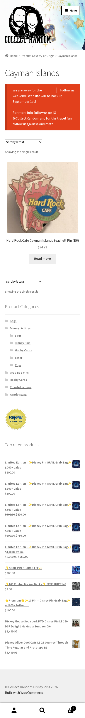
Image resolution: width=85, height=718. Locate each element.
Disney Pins (23, 343)
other (18, 358)
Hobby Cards (23, 350)
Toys (18, 365)
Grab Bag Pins (19, 372)
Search (42, 710)
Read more (42, 258)
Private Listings (20, 387)
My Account (14, 710)
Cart (65, 707)
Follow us (67, 90)
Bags (13, 321)
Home (14, 56)
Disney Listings (20, 328)
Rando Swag (18, 394)
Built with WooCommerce (24, 692)
